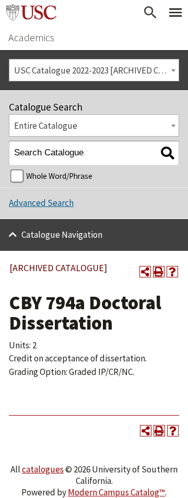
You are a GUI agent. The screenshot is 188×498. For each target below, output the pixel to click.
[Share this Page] (145, 271)
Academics (31, 37)
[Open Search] (150, 12)
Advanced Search (41, 203)
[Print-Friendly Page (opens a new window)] (158, 271)
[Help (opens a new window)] (172, 271)
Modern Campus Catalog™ (116, 492)
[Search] (167, 153)
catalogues (43, 469)
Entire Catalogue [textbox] (45, 125)
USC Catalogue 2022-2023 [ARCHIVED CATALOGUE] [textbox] (96, 70)
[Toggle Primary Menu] (175, 12)
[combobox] (94, 70)
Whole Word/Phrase (59, 176)
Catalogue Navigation (61, 234)
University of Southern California (31, 12)
